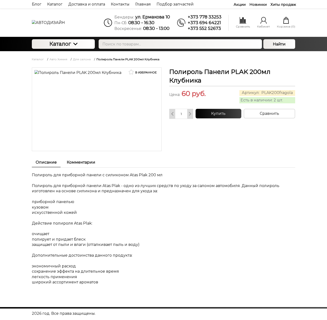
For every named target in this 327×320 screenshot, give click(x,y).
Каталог (60, 44)
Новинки (258, 4)
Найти (279, 44)
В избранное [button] (146, 72)
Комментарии (81, 162)
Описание (46, 162)
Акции (240, 4)
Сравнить (269, 113)
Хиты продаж (283, 4)
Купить (218, 113)
